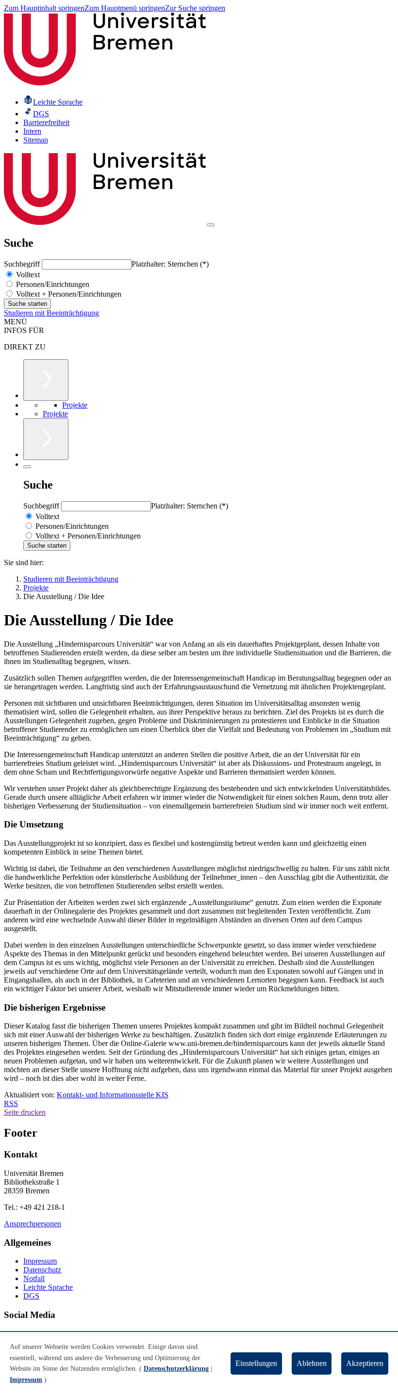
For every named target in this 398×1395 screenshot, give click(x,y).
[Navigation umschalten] (211, 224)
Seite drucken (25, 1112)
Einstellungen (256, 1363)
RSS (11, 1103)
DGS (31, 1296)
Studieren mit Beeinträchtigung (51, 313)
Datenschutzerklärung (176, 1368)
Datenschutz (42, 1270)
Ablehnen (312, 1363)
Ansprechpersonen (32, 1224)
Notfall (34, 1278)
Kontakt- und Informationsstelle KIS (112, 1095)
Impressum (40, 1261)
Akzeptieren (364, 1363)
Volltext (27, 274)
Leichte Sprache (48, 1287)
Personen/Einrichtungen (51, 284)
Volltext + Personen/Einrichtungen (67, 294)
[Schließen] (27, 466)
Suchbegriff (23, 264)
